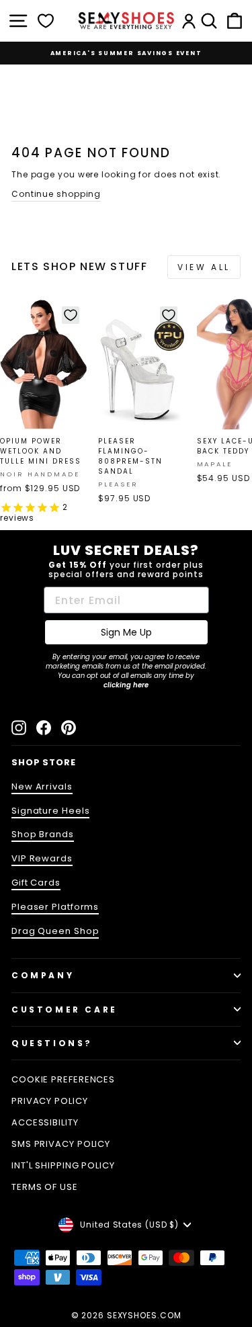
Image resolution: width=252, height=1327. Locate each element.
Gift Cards (35, 882)
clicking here (126, 685)
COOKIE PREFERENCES (63, 1079)
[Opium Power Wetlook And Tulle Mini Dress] (43, 364)
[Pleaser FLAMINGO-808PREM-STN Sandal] (141, 364)
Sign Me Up (126, 632)
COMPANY (42, 975)
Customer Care (64, 1009)
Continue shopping (56, 194)
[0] (45, 20)
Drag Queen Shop (55, 931)
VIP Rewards (42, 858)
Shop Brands (42, 834)
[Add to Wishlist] (70, 315)
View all (203, 267)
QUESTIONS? (52, 1043)
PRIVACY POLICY (49, 1101)
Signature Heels (50, 810)
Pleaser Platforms (55, 906)
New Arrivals (42, 786)
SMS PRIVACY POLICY (60, 1144)
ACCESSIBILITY (45, 1122)
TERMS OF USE (44, 1187)
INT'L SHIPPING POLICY (63, 1165)
